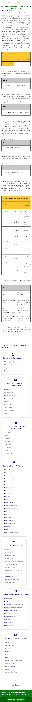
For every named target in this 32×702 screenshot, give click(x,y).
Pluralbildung (9, 407)
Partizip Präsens (9, 622)
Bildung (7, 435)
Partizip (7, 500)
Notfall (7, 669)
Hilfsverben (8, 491)
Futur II (7, 515)
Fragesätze (8, 613)
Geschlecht (8, 404)
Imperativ (8, 494)
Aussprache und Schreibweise (13, 371)
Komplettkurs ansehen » (16, 699)
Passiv (7, 529)
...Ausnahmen (9, 447)
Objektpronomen (10, 555)
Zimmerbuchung (10, 666)
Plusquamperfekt (10, 509)
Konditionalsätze (10, 524)
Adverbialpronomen (11, 564)
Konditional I (8, 517)
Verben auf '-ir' (9, 485)
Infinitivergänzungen (11, 610)
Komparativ (8, 441)
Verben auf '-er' (9, 476)
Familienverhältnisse (11, 672)
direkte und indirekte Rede (12, 532)
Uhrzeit (7, 654)
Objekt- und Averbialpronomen (14, 570)
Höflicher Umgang (10, 663)
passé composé (9, 503)
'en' (6, 573)
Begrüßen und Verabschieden (13, 660)
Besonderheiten (9, 470)
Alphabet (7, 368)
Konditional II (9, 520)
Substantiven (24, 329)
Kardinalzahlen (9, 645)
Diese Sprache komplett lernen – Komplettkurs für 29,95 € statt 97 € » (15, 693)
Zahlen (7, 642)
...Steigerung (8, 453)
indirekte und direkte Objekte (13, 607)
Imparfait (7, 497)
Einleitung (8, 389)
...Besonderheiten (10, 479)
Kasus (7, 413)
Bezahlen (7, 651)
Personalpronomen (10, 552)
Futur (6, 511)
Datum (7, 657)
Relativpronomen (10, 582)
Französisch (8, 365)
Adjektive (7, 432)
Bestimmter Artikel (10, 395)
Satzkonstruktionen (10, 616)
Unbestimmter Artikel (11, 392)
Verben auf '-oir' (9, 488)
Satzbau (7, 601)
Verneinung (8, 598)
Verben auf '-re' (9, 482)
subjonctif (8, 526)
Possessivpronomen (11, 576)
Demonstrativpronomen (12, 579)
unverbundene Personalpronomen (15, 561)
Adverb (7, 450)
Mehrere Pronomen (11, 567)
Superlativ (8, 444)
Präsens (7, 473)
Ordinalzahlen (9, 648)
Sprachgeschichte (10, 362)
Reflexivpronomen (10, 558)
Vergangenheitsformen (11, 506)
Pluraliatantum (9, 410)
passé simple (9, 625)
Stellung (7, 438)
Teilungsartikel (9, 398)
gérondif (7, 619)
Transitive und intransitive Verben (14, 605)
